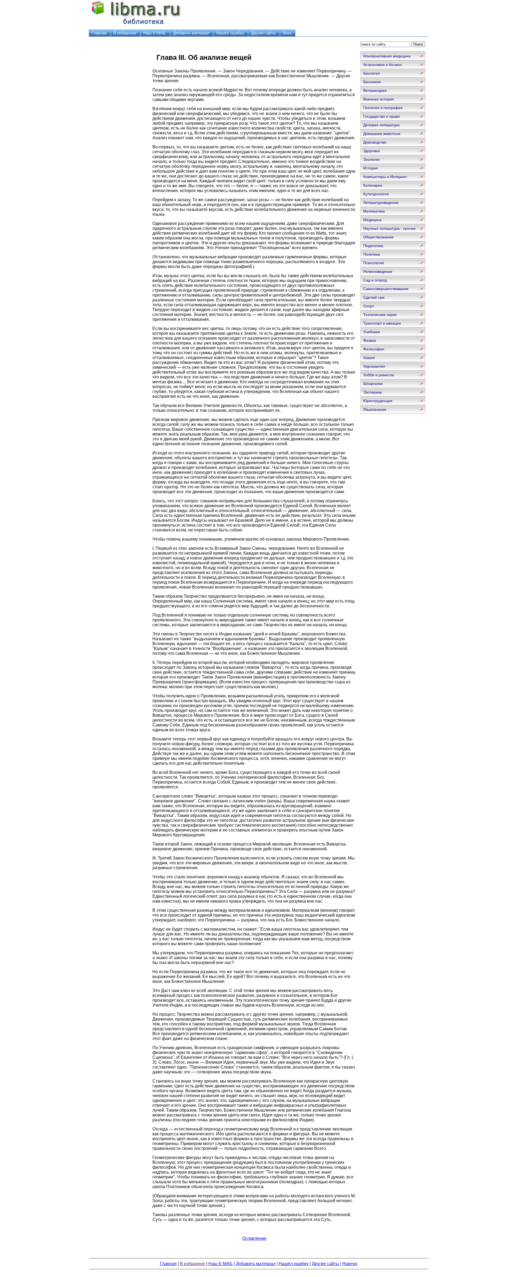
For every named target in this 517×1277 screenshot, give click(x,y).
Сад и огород (375, 280)
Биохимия (372, 82)
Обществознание (378, 237)
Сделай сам (374, 297)
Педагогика (373, 245)
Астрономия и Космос (382, 64)
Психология (373, 263)
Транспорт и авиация (382, 323)
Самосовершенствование (385, 289)
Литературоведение (381, 202)
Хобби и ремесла (378, 375)
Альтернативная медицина (387, 56)
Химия (369, 358)
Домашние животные (381, 133)
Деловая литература (381, 125)
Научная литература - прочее (389, 228)
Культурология (376, 194)
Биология (371, 73)
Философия (373, 349)
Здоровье (371, 151)
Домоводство (374, 142)
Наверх (349, 1263)
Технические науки (380, 314)
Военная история (378, 99)
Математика (374, 211)
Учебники (371, 332)
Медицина (372, 220)
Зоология (371, 159)
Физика (369, 340)
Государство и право (381, 116)
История (370, 168)
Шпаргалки (373, 383)
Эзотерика (372, 392)
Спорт (368, 306)
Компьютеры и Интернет (385, 177)
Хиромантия (374, 366)
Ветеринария (375, 90)
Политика (371, 254)
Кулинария (372, 185)
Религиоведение (377, 271)
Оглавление (254, 1238)
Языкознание (374, 409)
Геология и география (383, 108)
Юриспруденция (377, 401)
